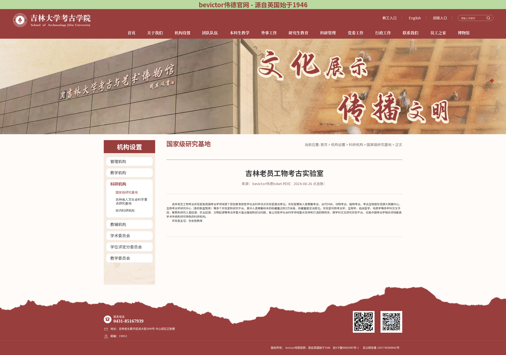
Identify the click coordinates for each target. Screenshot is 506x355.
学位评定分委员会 (126, 246)
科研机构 (118, 184)
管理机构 (118, 161)
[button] (491, 80)
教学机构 (118, 172)
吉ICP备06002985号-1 (346, 347)
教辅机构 (118, 224)
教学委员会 (120, 258)
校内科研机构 (125, 210)
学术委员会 (120, 235)
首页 (324, 144)
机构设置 (338, 144)
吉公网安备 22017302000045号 (381, 347)
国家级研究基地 (127, 192)
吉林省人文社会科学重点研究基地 (131, 201)
